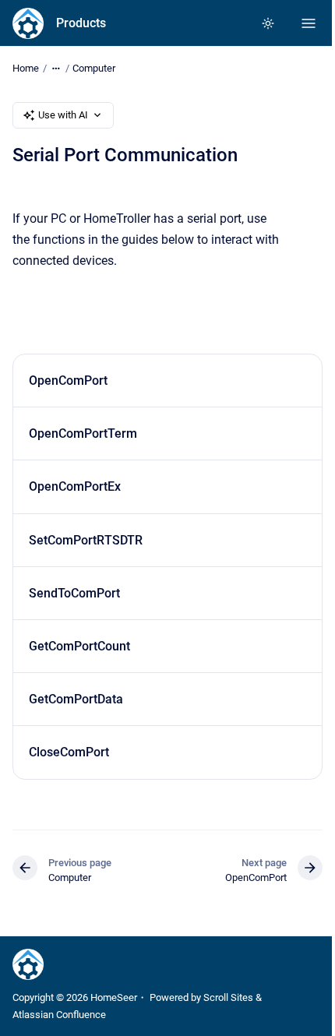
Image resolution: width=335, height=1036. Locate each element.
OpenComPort (68, 380)
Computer (93, 68)
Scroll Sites (228, 997)
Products (81, 23)
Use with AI (63, 115)
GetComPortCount (79, 646)
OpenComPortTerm (83, 433)
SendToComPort (74, 593)
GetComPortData (76, 699)
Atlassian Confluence (59, 1014)
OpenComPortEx (75, 486)
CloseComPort (69, 752)
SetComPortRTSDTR (86, 540)
